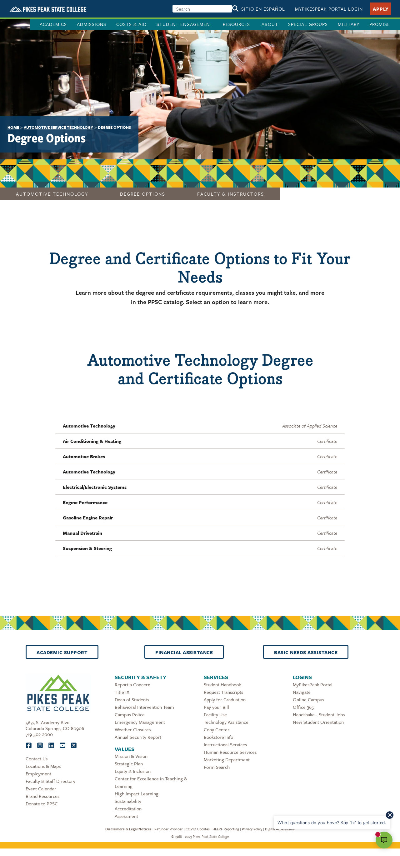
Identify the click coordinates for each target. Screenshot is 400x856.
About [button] (270, 24)
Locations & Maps (43, 766)
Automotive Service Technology (58, 127)
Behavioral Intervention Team (144, 706)
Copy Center (216, 729)
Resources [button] (237, 24)
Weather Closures (133, 729)
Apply (381, 8)
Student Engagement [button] (185, 24)
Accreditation (128, 808)
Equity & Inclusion (133, 771)
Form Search (217, 766)
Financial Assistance (184, 652)
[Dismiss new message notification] (390, 815)
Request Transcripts (223, 691)
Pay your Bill (216, 706)
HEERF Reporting (225, 829)
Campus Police (130, 714)
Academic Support (62, 652)
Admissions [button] (91, 24)
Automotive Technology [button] (52, 193)
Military (348, 24)
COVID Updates (198, 829)
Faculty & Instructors (230, 193)
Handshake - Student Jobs (319, 714)
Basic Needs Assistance (306, 652)
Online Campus (308, 699)
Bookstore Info (218, 736)
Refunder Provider (168, 829)
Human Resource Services (230, 751)
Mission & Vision (131, 756)
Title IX (122, 691)
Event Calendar (41, 788)
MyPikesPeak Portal (312, 684)
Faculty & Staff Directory (50, 781)
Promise (379, 24)
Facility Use (215, 714)
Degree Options (142, 193)
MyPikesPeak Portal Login (329, 8)
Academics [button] (53, 24)
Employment (38, 773)
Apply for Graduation (225, 699)
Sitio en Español (263, 8)
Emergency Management (140, 721)
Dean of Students (132, 699)
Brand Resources (42, 796)
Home (13, 127)
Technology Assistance (226, 721)
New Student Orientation (318, 721)
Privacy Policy (252, 829)
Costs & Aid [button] (131, 24)
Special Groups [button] (308, 24)
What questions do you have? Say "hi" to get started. (332, 822)
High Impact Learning (136, 793)
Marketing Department (227, 759)
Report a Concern (132, 684)
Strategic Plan (129, 763)
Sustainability (128, 801)
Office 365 (303, 706)
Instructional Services (225, 744)
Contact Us (37, 758)
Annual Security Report (138, 736)
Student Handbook (222, 684)
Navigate (302, 691)
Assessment (126, 816)
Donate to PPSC (42, 803)
